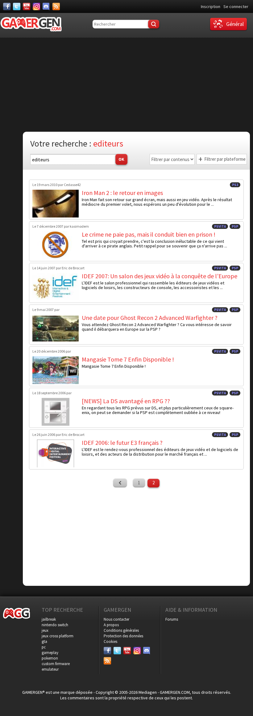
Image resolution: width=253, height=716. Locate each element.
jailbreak (49, 619)
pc (44, 647)
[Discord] (46, 6)
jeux (45, 630)
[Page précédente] (120, 482)
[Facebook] (6, 6)
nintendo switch (55, 624)
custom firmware (56, 663)
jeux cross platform (57, 636)
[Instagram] (36, 6)
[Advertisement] (128, 84)
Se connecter (235, 6)
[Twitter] (16, 6)
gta (44, 641)
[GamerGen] (31, 24)
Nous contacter (116, 619)
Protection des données (123, 636)
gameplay (50, 652)
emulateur (50, 669)
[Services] (56, 6)
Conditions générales (121, 630)
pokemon (50, 658)
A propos (111, 624)
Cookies (110, 641)
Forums (171, 619)
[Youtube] (26, 6)
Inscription (210, 6)
